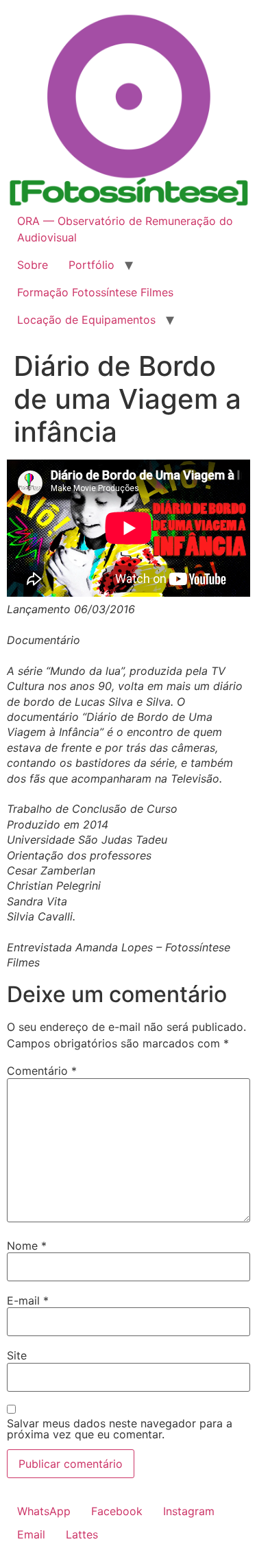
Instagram (189, 1511)
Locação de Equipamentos (86, 319)
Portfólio (91, 265)
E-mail (28, 1300)
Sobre (32, 265)
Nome (27, 1245)
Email (31, 1534)
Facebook (117, 1511)
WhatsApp (44, 1511)
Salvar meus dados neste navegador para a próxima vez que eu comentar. (119, 1429)
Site (17, 1355)
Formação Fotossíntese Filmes (95, 292)
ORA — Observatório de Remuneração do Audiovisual (125, 229)
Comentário (42, 1070)
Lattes (82, 1534)
